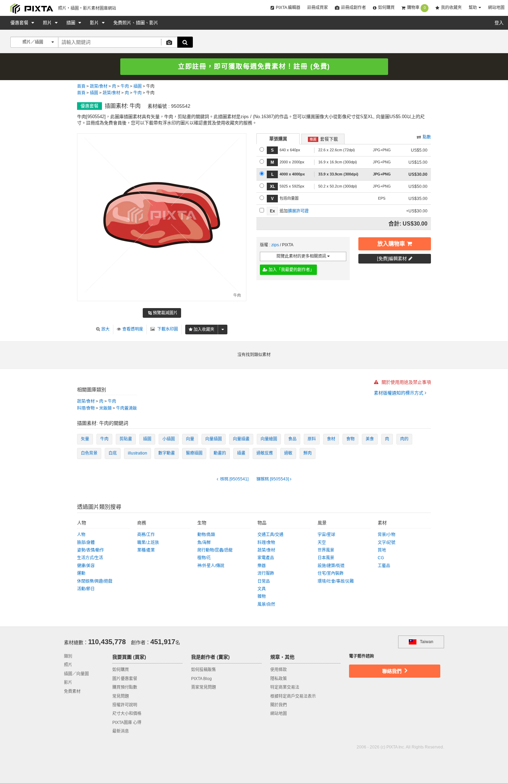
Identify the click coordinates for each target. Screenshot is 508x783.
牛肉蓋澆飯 (126, 408)
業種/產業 (146, 550)
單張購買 (278, 138)
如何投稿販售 (203, 669)
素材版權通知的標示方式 (399, 393)
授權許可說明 (124, 705)
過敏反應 (264, 453)
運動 (81, 573)
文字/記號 (386, 542)
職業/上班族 (148, 542)
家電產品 (265, 557)
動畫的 (220, 453)
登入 (499, 22)
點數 (427, 137)
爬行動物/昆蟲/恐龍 (215, 550)
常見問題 (120, 696)
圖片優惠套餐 (124, 678)
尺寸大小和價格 (126, 713)
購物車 (416, 7)
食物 (350, 439)
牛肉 (125, 86)
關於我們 (278, 705)
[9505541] (233, 479)
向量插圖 (213, 439)
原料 (312, 439)
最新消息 (120, 731)
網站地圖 (496, 7)
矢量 (85, 439)
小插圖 (168, 439)
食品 (292, 439)
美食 (370, 439)
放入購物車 (391, 244)
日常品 (263, 581)
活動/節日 (86, 588)
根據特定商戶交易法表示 (293, 696)
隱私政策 (278, 678)
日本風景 (326, 557)
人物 (81, 534)
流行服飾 (265, 573)
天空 (322, 542)
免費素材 (72, 691)
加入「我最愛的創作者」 (290, 269)
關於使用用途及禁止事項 (405, 382)
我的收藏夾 (451, 7)
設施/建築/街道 (331, 565)
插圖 (71, 22)
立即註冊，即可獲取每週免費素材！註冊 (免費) (254, 66)
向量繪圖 (269, 439)
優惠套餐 (20, 22)
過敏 (288, 453)
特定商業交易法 (284, 687)
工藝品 (384, 565)
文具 (261, 588)
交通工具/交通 (270, 534)
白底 (113, 453)
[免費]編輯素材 (392, 258)
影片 (95, 22)
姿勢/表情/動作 (90, 550)
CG (381, 557)
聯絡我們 (392, 671)
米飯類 (105, 408)
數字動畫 (166, 453)
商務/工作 (146, 534)
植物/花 (204, 557)
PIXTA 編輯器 (288, 7)
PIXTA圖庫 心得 (126, 722)
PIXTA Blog (201, 678)
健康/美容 (86, 565)
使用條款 (278, 669)
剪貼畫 (126, 439)
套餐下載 (324, 139)
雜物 (261, 596)
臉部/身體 (86, 542)
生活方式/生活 (90, 557)
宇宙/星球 (326, 534)
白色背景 (89, 453)
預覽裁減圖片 (165, 313)
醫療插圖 (194, 453)
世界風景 (326, 550)
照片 (48, 22)
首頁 (81, 86)
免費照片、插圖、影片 (135, 22)
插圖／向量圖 (76, 673)
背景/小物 (386, 534)
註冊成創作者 (353, 7)
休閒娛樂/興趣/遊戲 (94, 581)
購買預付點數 (124, 687)
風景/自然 (266, 604)
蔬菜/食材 (98, 86)
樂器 (261, 565)
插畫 (241, 453)
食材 (331, 439)
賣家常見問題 (203, 687)
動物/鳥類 (206, 534)
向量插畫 (241, 439)
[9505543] (273, 479)
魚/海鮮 (204, 542)
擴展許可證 (298, 211)
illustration (137, 453)
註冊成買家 (317, 7)
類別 (68, 656)
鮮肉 (307, 453)
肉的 (404, 439)
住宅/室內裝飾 (331, 573)
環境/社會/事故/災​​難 (336, 581)
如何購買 (386, 7)
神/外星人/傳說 (210, 565)
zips (275, 244)
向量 (190, 439)
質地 (382, 550)
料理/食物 (86, 408)
